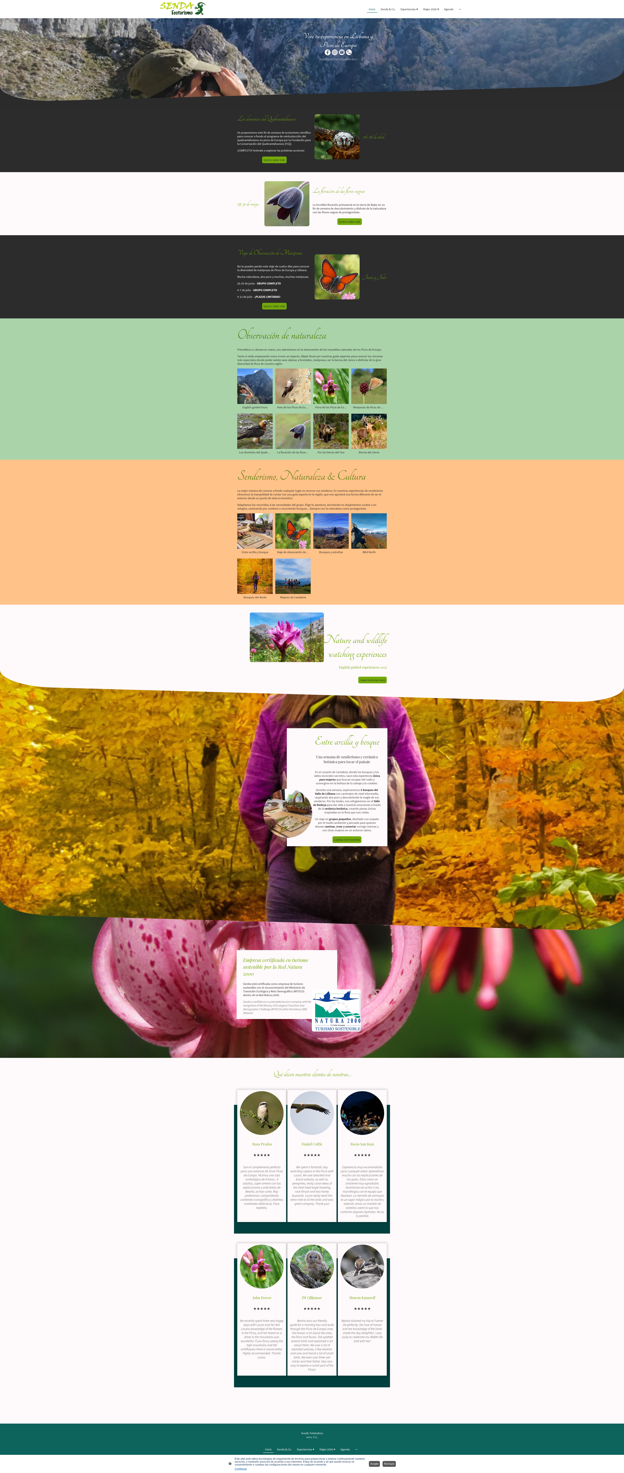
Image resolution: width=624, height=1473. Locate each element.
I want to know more (372, 680)
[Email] (342, 52)
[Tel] (349, 52)
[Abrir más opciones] (460, 9)
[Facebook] (328, 52)
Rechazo (389, 1463)
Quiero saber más (274, 160)
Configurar (241, 1468)
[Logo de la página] (184, 9)
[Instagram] (335, 52)
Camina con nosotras (347, 840)
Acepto (374, 1463)
